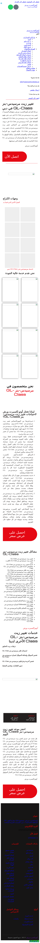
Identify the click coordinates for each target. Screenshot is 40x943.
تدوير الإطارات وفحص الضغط (12, 666)
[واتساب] (10, 7)
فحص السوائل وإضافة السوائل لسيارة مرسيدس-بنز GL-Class (19, 656)
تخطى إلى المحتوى (32, 2)
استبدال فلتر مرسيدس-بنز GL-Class (14, 651)
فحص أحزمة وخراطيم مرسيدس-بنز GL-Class (18, 661)
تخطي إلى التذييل (20, 2)
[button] (20, 646)
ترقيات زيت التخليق (9, 646)
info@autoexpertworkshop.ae (29, 82)
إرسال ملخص (34, 90)
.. (7, 937)
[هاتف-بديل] (16, 7)
